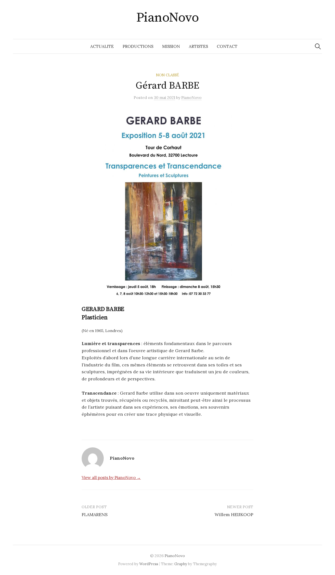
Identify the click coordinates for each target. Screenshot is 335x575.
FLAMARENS (95, 514)
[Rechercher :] (318, 46)
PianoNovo (167, 17)
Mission (171, 46)
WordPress (148, 564)
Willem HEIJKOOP (234, 514)
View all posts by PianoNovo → (111, 477)
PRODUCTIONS (138, 46)
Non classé (167, 75)
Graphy (180, 564)
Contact (227, 46)
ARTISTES (198, 46)
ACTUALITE (102, 46)
